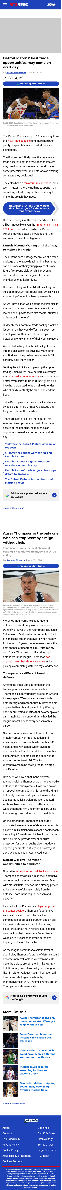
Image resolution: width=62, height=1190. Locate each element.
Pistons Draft (18, 508)
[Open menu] (5, 4)
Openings (43, 1127)
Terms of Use (46, 1144)
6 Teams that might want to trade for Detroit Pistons (28, 454)
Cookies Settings (12, 1161)
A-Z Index (43, 1155)
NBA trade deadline (19, 140)
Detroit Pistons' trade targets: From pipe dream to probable (30, 472)
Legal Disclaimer (47, 1150)
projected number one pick (23, 376)
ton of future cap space (37, 183)
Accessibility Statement (16, 1155)
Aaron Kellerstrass (16, 72)
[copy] (21, 78)
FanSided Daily (11, 1139)
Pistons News (18, 1103)
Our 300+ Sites (46, 1133)
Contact (7, 1133)
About (6, 1127)
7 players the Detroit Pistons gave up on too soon (30, 446)
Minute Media (17, 1169)
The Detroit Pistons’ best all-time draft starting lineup (29, 481)
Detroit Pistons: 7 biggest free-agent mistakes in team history (28, 463)
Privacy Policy (10, 1144)
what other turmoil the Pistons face (37, 871)
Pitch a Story (45, 1139)
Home (6, 508)
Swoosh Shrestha (16, 560)
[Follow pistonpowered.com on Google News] (54, 495)
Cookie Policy (10, 1150)
